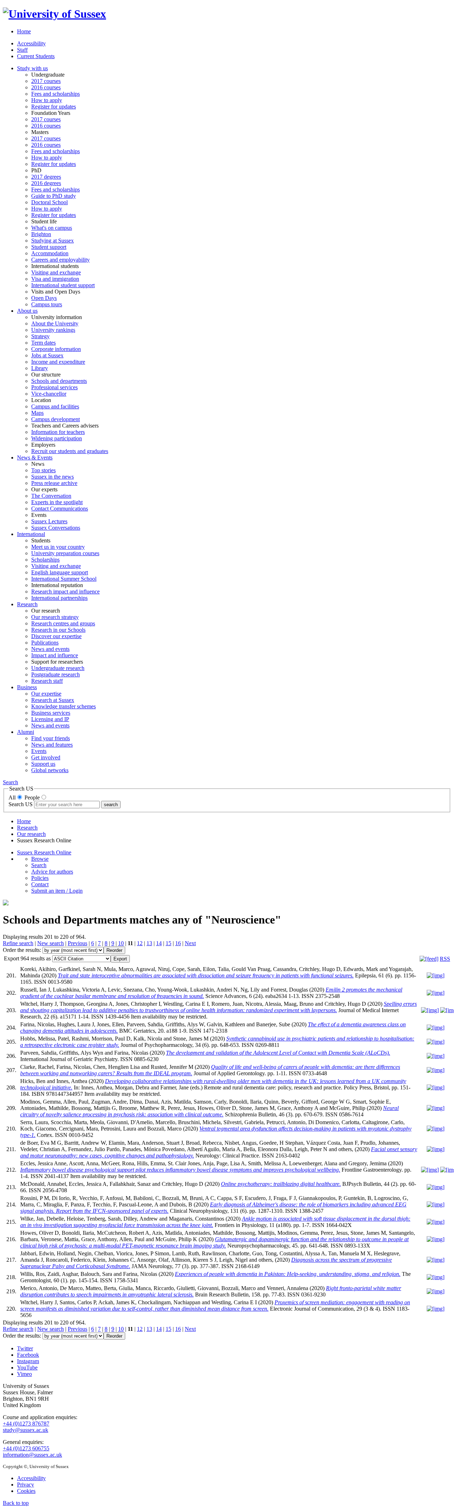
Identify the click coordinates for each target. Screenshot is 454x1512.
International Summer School (63, 579)
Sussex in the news (52, 477)
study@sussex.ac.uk (25, 1430)
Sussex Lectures (49, 521)
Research (27, 604)
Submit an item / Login (57, 891)
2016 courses (46, 87)
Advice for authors (52, 872)
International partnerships (59, 598)
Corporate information (56, 349)
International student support (63, 285)
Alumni (25, 732)
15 (168, 943)
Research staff (47, 681)
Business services (50, 713)
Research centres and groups (63, 623)
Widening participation (56, 438)
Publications (45, 643)
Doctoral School (49, 202)
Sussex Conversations (55, 528)
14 (159, 943)
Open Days (44, 298)
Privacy (25, 1485)
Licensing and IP (50, 719)
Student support (48, 247)
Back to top (16, 1503)
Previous (77, 943)
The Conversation (51, 496)
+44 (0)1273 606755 (26, 1448)
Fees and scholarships (55, 94)
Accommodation (49, 253)
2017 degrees (46, 177)
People (32, 797)
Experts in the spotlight (57, 502)
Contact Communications (59, 509)
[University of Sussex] (54, 13)
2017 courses (46, 81)
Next (190, 943)
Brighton (41, 234)
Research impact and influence (65, 591)
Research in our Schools (58, 630)
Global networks (49, 770)
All (12, 797)
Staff (22, 50)
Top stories (43, 470)
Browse (40, 859)
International (31, 534)
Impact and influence (54, 655)
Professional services (54, 387)
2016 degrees (46, 183)
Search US (21, 804)
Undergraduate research (57, 668)
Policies (40, 878)
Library (39, 368)
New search (50, 943)
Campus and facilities (55, 406)
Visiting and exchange (56, 272)
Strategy (40, 336)
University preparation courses (65, 553)
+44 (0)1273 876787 (26, 1424)
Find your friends (50, 738)
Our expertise (46, 694)
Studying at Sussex (52, 241)
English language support (59, 572)
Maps (37, 413)
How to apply (46, 100)
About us (27, 311)
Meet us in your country (58, 547)
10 (121, 943)
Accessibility (31, 43)
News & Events (34, 457)
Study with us (32, 68)
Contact (40, 884)
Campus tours (46, 304)
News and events (50, 649)
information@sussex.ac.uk (32, 1455)
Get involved (45, 757)
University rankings (53, 330)
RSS (445, 959)
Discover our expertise (56, 636)
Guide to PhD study (53, 196)
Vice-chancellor (48, 394)
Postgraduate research (55, 674)
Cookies (26, 1491)
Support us (43, 764)
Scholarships (45, 560)
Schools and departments (59, 381)
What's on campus (51, 228)
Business (27, 687)
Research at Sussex (52, 700)
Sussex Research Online (44, 852)
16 (178, 943)
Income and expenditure (58, 362)
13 (149, 943)
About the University (54, 323)
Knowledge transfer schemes (63, 706)
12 (140, 943)
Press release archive (54, 483)
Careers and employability (60, 260)
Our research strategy (55, 617)
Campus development (55, 419)
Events (38, 751)
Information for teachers (58, 432)
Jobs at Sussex (47, 355)
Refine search (18, 943)
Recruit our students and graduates (69, 451)
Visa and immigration (55, 279)
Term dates (43, 343)
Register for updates (53, 107)
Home (24, 31)
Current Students (36, 56)
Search (10, 782)
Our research (31, 834)
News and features (52, 745)
